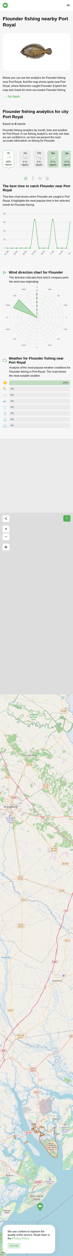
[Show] (40, 1207)
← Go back (12, 96)
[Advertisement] (36, 475)
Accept (14, 1245)
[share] (6, 518)
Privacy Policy (20, 1238)
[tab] (26, 178)
